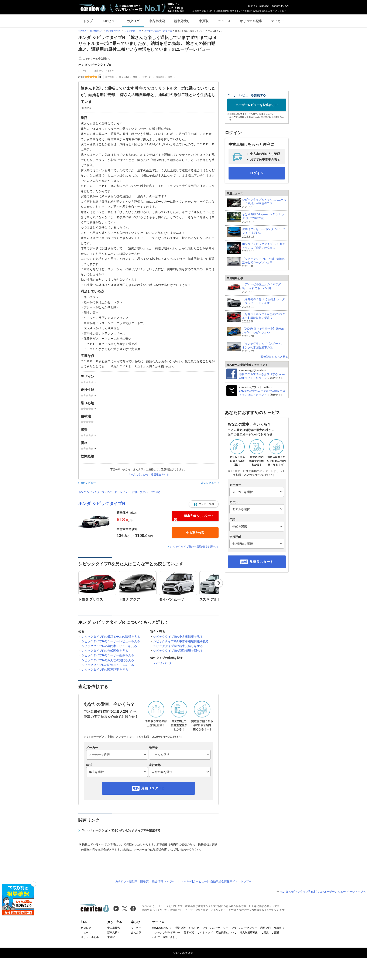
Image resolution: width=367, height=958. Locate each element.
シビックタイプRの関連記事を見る (104, 669)
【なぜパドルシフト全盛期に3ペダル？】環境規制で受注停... (263, 317)
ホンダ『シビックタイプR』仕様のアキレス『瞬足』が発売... (263, 247)
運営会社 (180, 927)
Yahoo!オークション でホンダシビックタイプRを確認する (121, 830)
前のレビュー (88, 483)
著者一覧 (189, 932)
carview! (82, 31)
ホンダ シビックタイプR (101, 503)
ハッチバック (163, 663)
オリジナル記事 (251, 21)
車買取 (204, 21)
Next (218, 583)
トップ (88, 21)
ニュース (224, 21)
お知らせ (194, 927)
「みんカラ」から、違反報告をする (148, 474)
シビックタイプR (132, 31)
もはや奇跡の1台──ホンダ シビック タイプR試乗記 (263, 218)
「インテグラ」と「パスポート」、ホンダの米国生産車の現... (264, 347)
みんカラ (136, 932)
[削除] (33, 884)
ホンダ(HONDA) (113, 31)
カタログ (133, 21)
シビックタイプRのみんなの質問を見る (107, 660)
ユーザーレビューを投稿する (255, 105)
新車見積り (182, 21)
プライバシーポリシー (215, 927)
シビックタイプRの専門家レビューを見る (109, 646)
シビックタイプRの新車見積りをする (178, 646)
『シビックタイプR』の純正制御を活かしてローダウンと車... (263, 262)
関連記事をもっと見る (274, 356)
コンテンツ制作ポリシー (166, 932)
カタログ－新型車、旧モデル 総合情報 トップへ (145, 881)
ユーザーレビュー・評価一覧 (158, 31)
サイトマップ (205, 932)
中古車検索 (157, 21)
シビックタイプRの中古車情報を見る (178, 636)
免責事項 (279, 927)
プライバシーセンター (244, 927)
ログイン (253, 5)
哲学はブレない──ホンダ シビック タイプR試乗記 (263, 232)
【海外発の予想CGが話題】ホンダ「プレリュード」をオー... (263, 303)
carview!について (162, 927)
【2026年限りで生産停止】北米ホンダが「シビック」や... (263, 332)
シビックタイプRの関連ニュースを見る (107, 665)
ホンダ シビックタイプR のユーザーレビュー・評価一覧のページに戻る (119, 492)
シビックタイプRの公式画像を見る (104, 650)
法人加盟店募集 (249, 932)
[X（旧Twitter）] (124, 908)
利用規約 (265, 927)
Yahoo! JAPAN (280, 5)
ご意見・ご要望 (270, 932)
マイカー (277, 21)
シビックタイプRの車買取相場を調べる (194, 546)
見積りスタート (153, 788)
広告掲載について (226, 932)
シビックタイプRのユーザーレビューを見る (110, 641)
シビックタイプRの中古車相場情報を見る (181, 641)
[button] (204, 504)
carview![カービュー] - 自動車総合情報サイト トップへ (217, 881)
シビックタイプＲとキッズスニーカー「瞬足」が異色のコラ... (264, 203)
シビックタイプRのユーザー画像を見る (107, 655)
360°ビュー (110, 21)
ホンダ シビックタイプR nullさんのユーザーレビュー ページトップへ (323, 891)
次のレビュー (208, 483)
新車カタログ (96, 31)
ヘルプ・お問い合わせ (165, 937)
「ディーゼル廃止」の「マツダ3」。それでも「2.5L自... (261, 288)
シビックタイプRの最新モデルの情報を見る (110, 636)
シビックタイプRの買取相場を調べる (178, 650)
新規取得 (264, 5)
